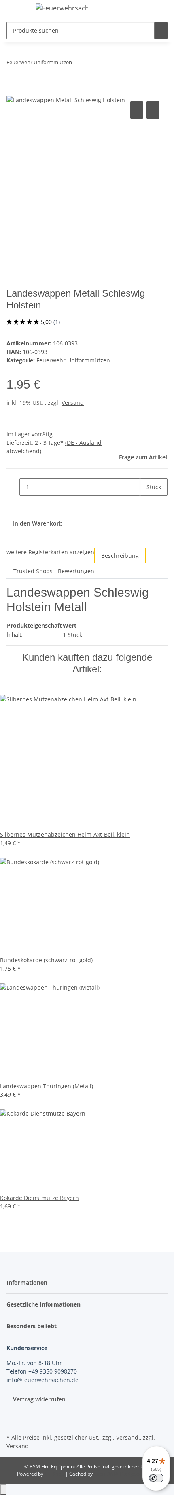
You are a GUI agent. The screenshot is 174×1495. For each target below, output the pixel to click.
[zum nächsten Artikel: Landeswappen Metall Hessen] (93, 64)
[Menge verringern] (12, 487)
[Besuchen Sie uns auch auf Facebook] (12, 1413)
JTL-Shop (55, 1473)
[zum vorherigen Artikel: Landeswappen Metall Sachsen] (78, 64)
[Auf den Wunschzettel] (152, 110)
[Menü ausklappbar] (16, 9)
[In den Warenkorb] (12, 90)
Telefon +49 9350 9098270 (41, 1371)
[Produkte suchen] (161, 30)
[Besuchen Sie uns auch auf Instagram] (12, 1422)
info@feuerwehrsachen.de (42, 1380)
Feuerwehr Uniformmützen (73, 360)
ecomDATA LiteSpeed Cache (125, 1473)
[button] (29, 1282)
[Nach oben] (3, 1489)
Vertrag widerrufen (39, 1399)
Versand (73, 402)
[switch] (156, 1478)
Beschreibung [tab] (120, 555)
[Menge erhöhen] (146, 504)
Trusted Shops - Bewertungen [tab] (53, 571)
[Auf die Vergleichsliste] (136, 110)
